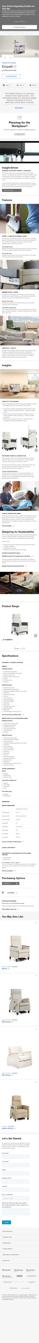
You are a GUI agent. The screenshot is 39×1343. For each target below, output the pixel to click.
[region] (19, 15)
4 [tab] (21, 648)
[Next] (10, 57)
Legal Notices (7, 1243)
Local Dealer (10, 893)
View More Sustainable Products (11, 553)
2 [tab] (18, 648)
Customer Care (7, 1237)
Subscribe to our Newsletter (11, 1254)
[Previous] (5, 57)
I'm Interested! (11, 76)
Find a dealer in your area (9, 909)
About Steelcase (7, 1231)
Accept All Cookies (19, 27)
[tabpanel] (19, 46)
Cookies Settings (19, 21)
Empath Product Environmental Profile (13, 566)
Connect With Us (7, 1249)
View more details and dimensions (11, 714)
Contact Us (7, 883)
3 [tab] (20, 648)
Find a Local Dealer (7, 871)
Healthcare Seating (9, 63)
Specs (21, 85)
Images (7, 85)
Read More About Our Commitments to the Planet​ (16, 556)
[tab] (15, 648)
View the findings (7, 526)
